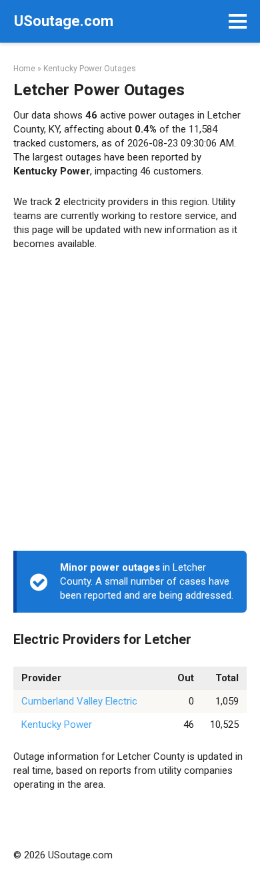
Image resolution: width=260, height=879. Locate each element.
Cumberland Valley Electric (79, 701)
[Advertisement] (130, 404)
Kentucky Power (56, 725)
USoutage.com (63, 21)
